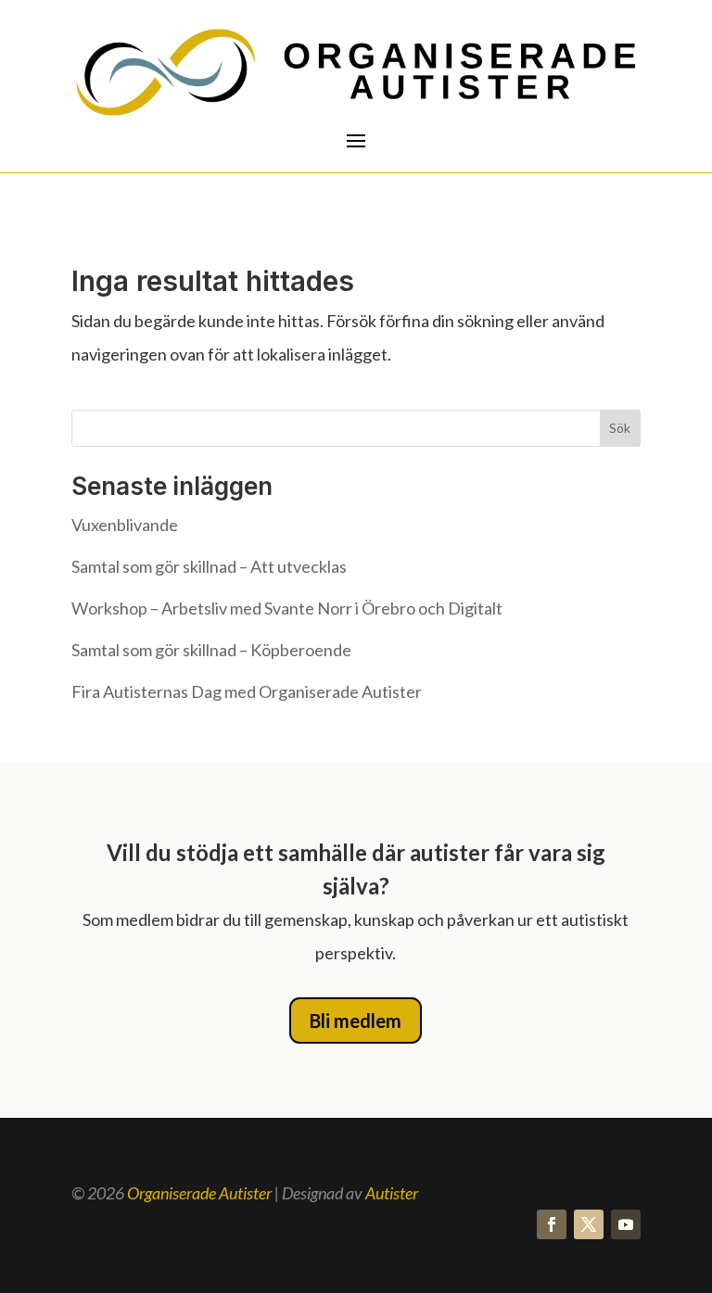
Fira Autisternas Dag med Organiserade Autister (246, 691)
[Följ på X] (589, 1224)
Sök (619, 428)
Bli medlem (355, 1020)
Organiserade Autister (199, 1193)
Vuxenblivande (124, 524)
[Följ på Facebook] (551, 1224)
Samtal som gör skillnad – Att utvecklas (209, 566)
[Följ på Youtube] (626, 1224)
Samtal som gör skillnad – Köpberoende (211, 650)
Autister (391, 1193)
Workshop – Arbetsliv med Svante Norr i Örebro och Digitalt (286, 608)
